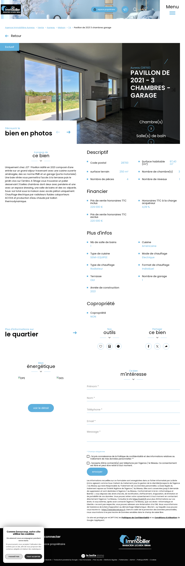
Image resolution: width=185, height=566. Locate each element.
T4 (69, 27)
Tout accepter (33, 556)
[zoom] (90, 93)
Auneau (51, 27)
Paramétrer (14, 556)
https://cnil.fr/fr (139, 499)
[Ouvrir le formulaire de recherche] (135, 9)
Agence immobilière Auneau (20, 27)
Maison (61, 27)
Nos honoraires (85, 560)
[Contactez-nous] (125, 9)
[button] (68, 132)
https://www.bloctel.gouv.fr (113, 509)
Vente (41, 27)
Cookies (153, 560)
